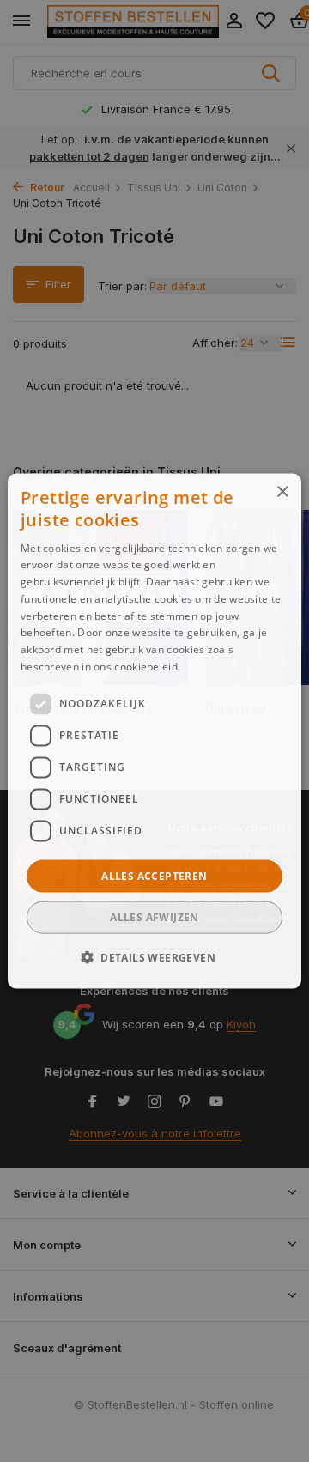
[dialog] (154, 731)
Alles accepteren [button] (154, 875)
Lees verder (213, 666)
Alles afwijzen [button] (154, 917)
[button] (154, 957)
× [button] (282, 491)
